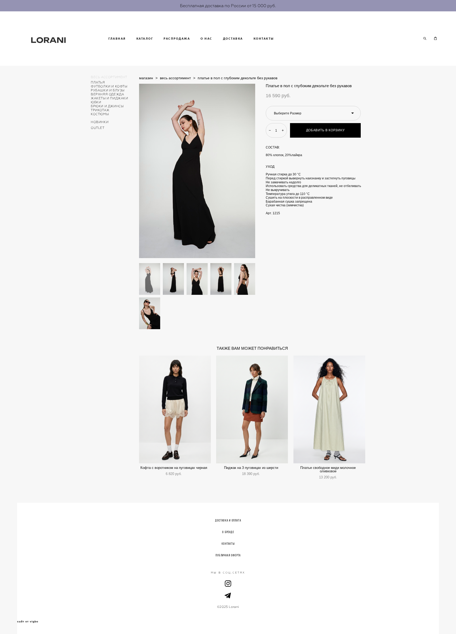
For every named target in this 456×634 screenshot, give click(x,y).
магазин (146, 78)
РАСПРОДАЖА (177, 38)
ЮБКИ (96, 102)
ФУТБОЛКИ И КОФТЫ (109, 86)
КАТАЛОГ (144, 38)
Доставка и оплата (228, 520)
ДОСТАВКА (233, 38)
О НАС (206, 38)
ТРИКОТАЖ (100, 110)
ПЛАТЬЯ (98, 82)
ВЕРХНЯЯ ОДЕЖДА (107, 94)
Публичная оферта (228, 555)
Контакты (228, 543)
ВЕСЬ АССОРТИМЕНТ (109, 77)
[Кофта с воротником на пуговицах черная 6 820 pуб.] (175, 409)
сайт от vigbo (27, 621)
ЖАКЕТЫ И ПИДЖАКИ (109, 98)
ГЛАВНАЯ (117, 38)
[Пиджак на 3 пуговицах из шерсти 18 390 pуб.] (252, 409)
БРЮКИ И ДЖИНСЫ (107, 106)
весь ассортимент (175, 78)
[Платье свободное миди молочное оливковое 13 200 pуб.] (329, 409)
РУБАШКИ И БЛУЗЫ (108, 90)
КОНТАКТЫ (264, 38)
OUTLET (97, 128)
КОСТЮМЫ (100, 114)
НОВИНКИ (99, 122)
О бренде (228, 532)
